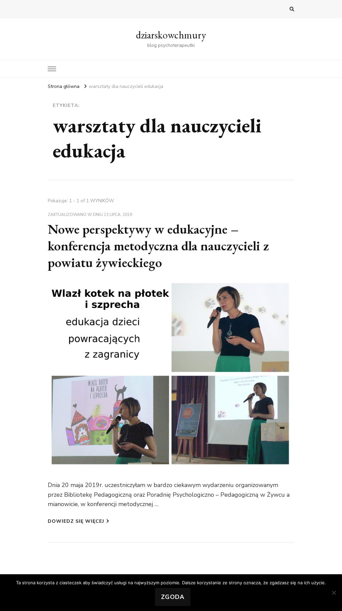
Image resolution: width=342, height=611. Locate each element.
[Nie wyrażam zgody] (333, 592)
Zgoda (172, 597)
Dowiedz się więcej (76, 521)
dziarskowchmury (171, 34)
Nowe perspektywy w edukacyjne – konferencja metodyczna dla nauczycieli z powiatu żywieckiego (158, 245)
